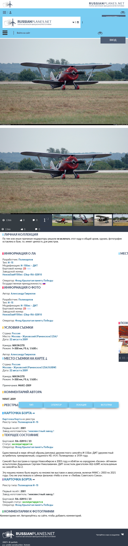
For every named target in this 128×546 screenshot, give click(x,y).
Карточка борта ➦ (19, 413)
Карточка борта (12, 418)
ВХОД (113, 40)
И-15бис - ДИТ (29, 265)
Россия (16, 333)
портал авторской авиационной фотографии (106, 6)
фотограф (106, 405)
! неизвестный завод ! (41, 430)
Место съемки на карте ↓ (26, 358)
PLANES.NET (107, 3)
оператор (56, 405)
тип (28, 268)
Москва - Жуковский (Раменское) (38, 336)
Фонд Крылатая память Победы (34, 280)
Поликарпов (25, 259)
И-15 (10, 262)
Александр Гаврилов (23, 293)
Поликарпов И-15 (28, 421)
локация (81, 405)
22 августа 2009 (19, 339)
